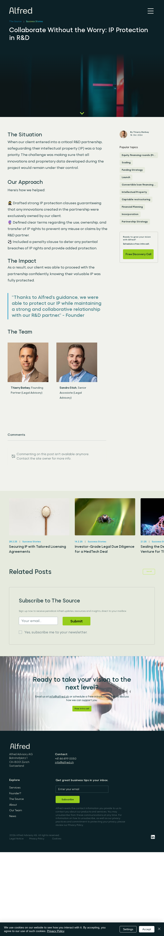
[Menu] (150, 10)
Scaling (126, 162)
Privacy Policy (36, 838)
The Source (15, 21)
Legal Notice (16, 838)
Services (15, 787)
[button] (81, 708)
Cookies (56, 838)
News (12, 816)
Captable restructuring (136, 199)
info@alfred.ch (59, 696)
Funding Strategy (132, 169)
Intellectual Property (134, 192)
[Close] (159, 929)
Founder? (15, 793)
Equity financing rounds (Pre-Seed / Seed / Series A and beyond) (140, 155)
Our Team (15, 810)
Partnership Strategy (135, 221)
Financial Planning (132, 206)
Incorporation (130, 214)
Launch (126, 177)
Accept (146, 929)
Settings (128, 929)
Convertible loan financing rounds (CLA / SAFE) (140, 184)
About (13, 804)
